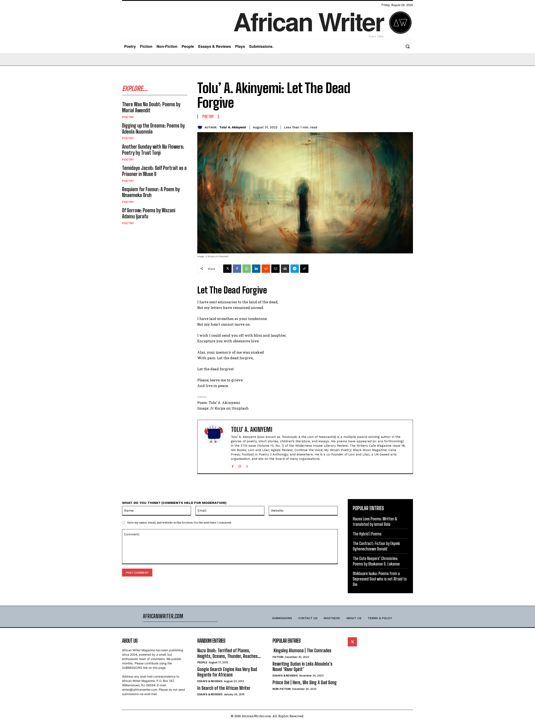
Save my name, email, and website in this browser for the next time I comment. (179, 522)
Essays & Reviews (209, 681)
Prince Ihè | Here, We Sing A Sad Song (305, 682)
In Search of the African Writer (223, 688)
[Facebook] (237, 268)
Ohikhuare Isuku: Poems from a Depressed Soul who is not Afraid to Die (380, 579)
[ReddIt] (266, 268)
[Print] (285, 268)
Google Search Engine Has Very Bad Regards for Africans (227, 672)
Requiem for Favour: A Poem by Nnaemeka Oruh (151, 192)
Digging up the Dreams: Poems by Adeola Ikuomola (153, 129)
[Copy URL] (304, 268)
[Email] (275, 268)
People (202, 662)
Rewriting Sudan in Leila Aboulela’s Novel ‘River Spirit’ (302, 666)
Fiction (278, 657)
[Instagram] (239, 465)
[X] (227, 268)
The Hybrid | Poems (367, 533)
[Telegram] (294, 268)
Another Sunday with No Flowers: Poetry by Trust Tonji (153, 150)
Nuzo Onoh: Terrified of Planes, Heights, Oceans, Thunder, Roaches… (229, 653)
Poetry (128, 117)
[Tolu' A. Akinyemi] (201, 127)
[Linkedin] (256, 268)
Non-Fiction (282, 688)
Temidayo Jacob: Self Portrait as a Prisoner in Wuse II (154, 171)
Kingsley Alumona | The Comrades (302, 650)
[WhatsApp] (246, 268)
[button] (407, 46)
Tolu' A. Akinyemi (232, 127)
